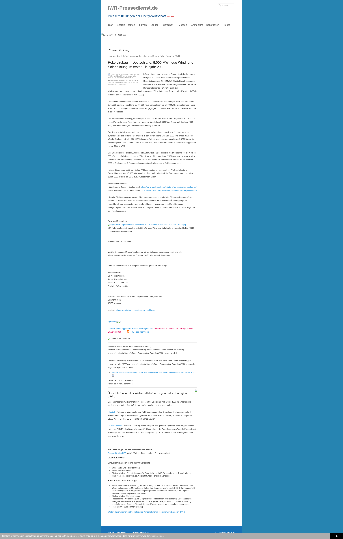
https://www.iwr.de (123, 309)
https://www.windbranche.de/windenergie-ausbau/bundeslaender (169, 186)
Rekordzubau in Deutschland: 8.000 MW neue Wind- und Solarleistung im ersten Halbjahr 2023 (123, 82)
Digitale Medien (115, 425)
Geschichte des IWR (117, 453)
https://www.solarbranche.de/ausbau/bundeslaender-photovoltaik (169, 190)
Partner (111, 532)
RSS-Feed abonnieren (139, 331)
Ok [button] (336, 536)
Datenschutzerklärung (139, 532)
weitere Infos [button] (158, 536)
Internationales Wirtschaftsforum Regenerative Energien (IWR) (150, 56)
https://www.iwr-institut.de (144, 309)
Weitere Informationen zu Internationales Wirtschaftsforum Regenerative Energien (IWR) (146, 511)
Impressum (122, 532)
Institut (112, 411)
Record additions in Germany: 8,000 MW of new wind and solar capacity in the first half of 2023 (153, 372)
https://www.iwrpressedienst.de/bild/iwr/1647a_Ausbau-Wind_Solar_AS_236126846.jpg (148, 224)
